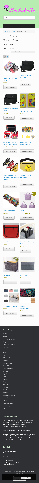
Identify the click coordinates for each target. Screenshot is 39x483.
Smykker (5, 390)
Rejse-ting (6, 384)
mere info (15, 478)
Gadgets (5, 342)
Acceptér (25, 478)
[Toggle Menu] (32, 26)
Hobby (5, 355)
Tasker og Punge (8, 403)
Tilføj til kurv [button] (25, 84)
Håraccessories (7, 350)
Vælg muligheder (10, 87)
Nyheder (5, 371)
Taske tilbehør (7, 398)
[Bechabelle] (20, 9)
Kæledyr (5, 360)
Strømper (5, 392)
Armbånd (5, 334)
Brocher (5, 336)
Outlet (4, 376)
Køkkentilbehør (7, 366)
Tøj (4, 408)
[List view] (7, 56)
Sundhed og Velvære (9, 395)
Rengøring (6, 387)
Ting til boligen (7, 406)
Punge (5, 382)
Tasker (5, 400)
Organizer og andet (8, 374)
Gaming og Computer (9, 344)
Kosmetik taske (7, 363)
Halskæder (6, 347)
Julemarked (6, 358)
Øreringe (5, 379)
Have (4, 352)
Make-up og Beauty (8, 368)
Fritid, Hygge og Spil (9, 339)
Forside (6, 36)
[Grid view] (5, 56)
